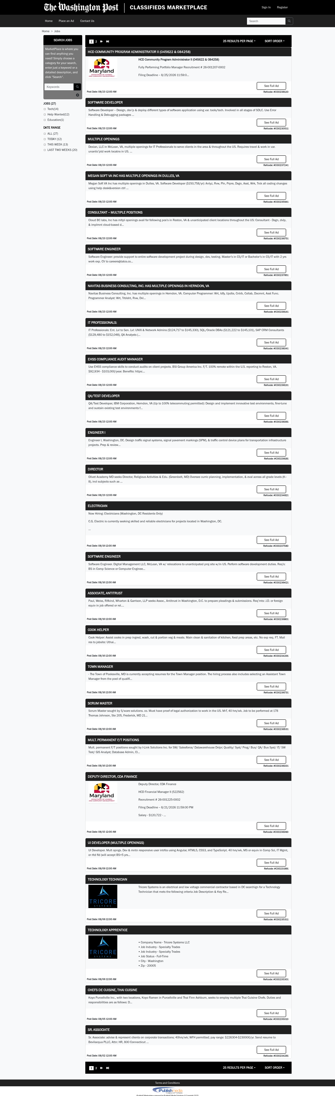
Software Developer (105, 102)
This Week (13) (57, 144)
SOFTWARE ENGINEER (104, 556)
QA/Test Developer (104, 396)
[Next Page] (101, 41)
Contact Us (87, 21)
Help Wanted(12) (58, 114)
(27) (49, 103)
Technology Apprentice (108, 930)
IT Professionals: (102, 322)
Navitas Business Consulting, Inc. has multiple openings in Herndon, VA (148, 286)
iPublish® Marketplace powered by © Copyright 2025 (167, 1090)
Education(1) (55, 120)
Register (282, 7)
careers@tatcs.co (120, 261)
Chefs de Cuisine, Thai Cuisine (112, 990)
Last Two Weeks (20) (62, 150)
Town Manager (100, 666)
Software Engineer (104, 249)
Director (95, 469)
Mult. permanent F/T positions (113, 740)
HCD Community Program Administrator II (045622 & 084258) (139, 52)
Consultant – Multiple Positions (115, 212)
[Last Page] (107, 41)
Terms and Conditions (167, 1082)
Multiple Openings (103, 139)
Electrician (97, 506)
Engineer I (96, 432)
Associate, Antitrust (105, 593)
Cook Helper (98, 630)
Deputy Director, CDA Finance (112, 776)
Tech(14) (52, 109)
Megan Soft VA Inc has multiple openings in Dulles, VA (133, 176)
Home (49, 21)
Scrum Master (100, 703)
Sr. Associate (99, 1030)
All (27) (52, 133)
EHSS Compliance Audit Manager (115, 359)
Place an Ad (66, 21)
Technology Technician (107, 879)
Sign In (266, 7)
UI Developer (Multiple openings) (116, 843)
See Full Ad (271, 86)
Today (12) (54, 139)
